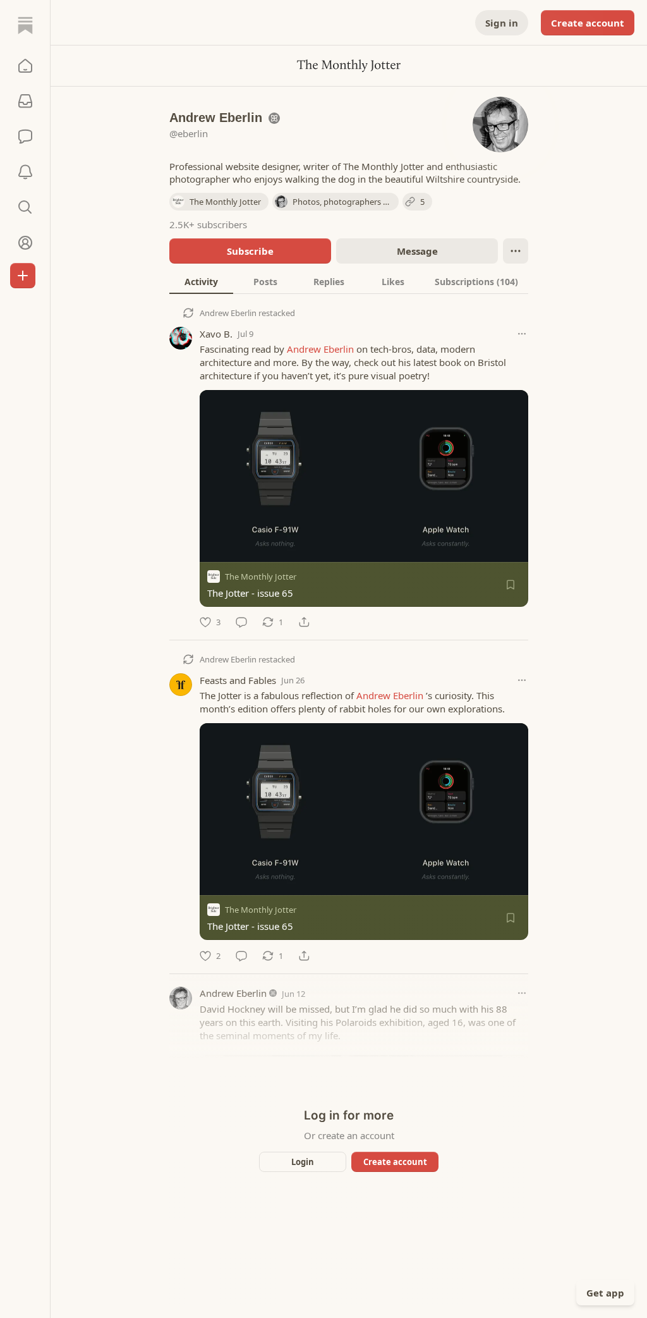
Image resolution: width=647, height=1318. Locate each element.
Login (302, 1162)
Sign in (501, 22)
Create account (587, 22)
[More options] (522, 334)
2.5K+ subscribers (208, 224)
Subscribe (250, 251)
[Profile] (25, 243)
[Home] (25, 25)
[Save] (510, 585)
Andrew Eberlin (228, 313)
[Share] (304, 622)
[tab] (201, 281)
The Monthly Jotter (260, 576)
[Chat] (25, 136)
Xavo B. (216, 333)
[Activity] (25, 172)
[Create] (22, 275)
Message (417, 251)
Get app (605, 1292)
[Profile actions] (515, 251)
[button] (25, 66)
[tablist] (348, 281)
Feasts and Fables (238, 680)
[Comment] (241, 622)
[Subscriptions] (25, 101)
